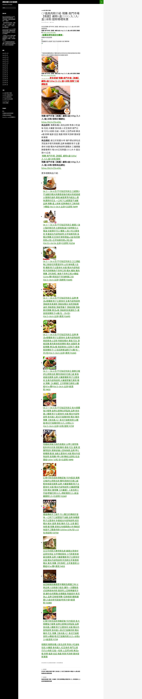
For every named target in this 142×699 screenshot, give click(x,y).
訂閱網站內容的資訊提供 (7, 113)
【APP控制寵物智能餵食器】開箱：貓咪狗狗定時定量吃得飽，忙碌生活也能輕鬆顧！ (8, 43)
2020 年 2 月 (5, 69)
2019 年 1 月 (5, 84)
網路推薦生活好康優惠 (9, 2)
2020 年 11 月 (5, 63)
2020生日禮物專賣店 (7, 97)
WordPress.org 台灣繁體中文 (8, 117)
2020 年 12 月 (5, 61)
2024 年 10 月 (5, 59)
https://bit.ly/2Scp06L (49, 32)
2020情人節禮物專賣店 (7, 95)
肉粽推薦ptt (54, 662)
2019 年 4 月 (5, 78)
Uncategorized (5, 101)
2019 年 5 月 (5, 76)
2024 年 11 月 (5, 57)
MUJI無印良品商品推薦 (7, 99)
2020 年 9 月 (5, 65)
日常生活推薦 (5, 103)
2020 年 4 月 (5, 67)
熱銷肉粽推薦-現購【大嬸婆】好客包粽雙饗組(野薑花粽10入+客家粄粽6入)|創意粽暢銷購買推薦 (60, 679)
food (52, 22)
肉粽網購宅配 (60, 662)
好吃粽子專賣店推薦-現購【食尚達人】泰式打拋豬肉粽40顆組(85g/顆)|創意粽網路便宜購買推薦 (60, 671)
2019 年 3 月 (5, 80)
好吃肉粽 (43, 662)
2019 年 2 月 (5, 82)
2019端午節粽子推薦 (46, 10)
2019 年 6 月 (5, 75)
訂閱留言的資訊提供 (6, 115)
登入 (3, 111)
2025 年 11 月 (5, 53)
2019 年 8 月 (5, 71)
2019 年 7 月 (5, 73)
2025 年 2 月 (5, 55)
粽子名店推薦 (48, 662)
